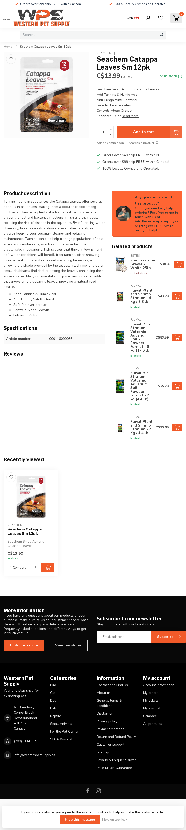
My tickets (151, 700)
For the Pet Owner (64, 731)
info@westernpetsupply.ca (156, 221)
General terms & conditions (109, 703)
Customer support (110, 744)
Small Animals (61, 723)
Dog (53, 700)
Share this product (142, 143)
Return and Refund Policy (116, 737)
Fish (53, 708)
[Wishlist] (160, 18)
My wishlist (151, 708)
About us (104, 692)
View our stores (68, 645)
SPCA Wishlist (61, 739)
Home (8, 47)
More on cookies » (115, 819)
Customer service (24, 645)
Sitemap (103, 752)
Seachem (104, 53)
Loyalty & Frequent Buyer (116, 760)
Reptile (55, 716)
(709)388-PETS (25, 741)
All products (152, 723)
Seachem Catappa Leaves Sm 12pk (45, 47)
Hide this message (80, 819)
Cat (52, 692)
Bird (53, 685)
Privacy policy (107, 721)
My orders (150, 692)
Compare (20, 567)
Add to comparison (110, 143)
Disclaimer (105, 713)
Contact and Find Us (112, 685)
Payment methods (110, 729)
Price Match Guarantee (114, 768)
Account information (158, 685)
